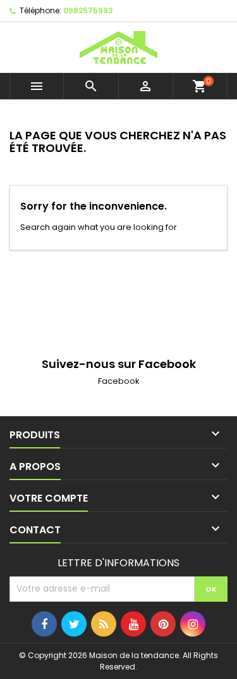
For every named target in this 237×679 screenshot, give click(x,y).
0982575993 (88, 10)
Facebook (119, 381)
